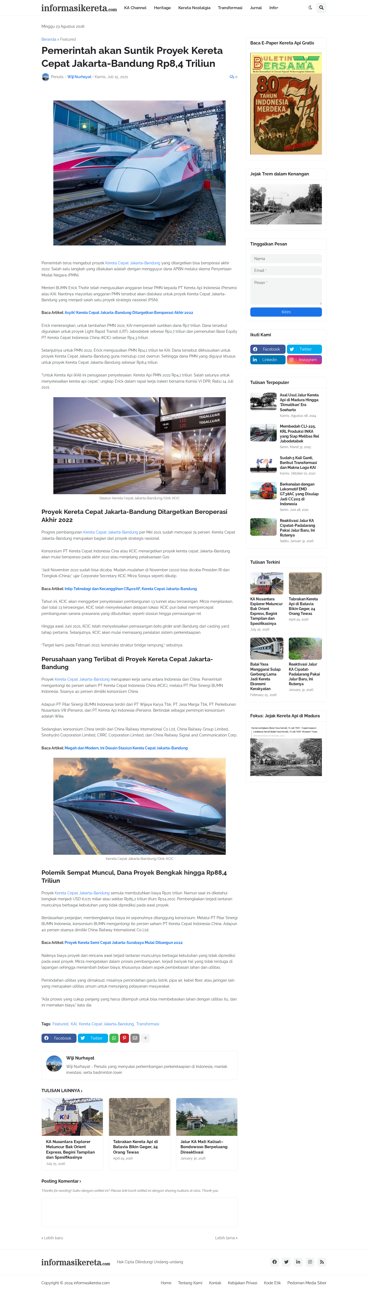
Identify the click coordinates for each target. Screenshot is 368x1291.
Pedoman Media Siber (307, 1283)
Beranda (48, 39)
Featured (68, 39)
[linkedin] (298, 1262)
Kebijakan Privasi (242, 1283)
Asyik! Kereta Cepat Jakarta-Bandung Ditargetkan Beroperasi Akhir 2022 (129, 312)
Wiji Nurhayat (80, 1058)
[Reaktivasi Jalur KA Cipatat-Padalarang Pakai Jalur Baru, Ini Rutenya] (263, 527)
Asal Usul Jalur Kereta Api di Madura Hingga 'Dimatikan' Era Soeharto (299, 402)
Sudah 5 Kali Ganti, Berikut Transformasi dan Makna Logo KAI (298, 463)
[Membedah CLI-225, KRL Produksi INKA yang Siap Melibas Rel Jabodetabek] (263, 432)
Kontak (215, 1283)
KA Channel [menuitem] (135, 7)
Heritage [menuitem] (162, 7)
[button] (310, 8)
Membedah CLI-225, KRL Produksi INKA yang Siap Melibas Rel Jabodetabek (299, 433)
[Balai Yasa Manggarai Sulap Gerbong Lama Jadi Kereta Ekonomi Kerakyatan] (266, 649)
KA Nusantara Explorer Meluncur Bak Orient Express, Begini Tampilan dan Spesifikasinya (70, 1149)
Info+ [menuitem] (273, 7)
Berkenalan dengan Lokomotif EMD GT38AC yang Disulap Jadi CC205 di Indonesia (299, 494)
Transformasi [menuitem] (230, 7)
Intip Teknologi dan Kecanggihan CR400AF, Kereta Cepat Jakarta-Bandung (131, 589)
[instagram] (310, 1262)
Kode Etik (272, 1283)
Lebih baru (53, 1238)
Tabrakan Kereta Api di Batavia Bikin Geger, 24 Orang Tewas (135, 1147)
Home (166, 1283)
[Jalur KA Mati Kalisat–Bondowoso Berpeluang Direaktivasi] (206, 1117)
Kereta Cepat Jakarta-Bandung (132, 263)
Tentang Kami (190, 1283)
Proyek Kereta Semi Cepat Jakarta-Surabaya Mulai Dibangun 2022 (124, 942)
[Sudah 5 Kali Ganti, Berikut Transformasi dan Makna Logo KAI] (263, 464)
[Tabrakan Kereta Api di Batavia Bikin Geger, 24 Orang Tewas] (139, 1117)
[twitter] (286, 1262)
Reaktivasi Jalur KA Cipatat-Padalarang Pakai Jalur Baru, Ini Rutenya (297, 528)
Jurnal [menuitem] (256, 7)
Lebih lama (225, 1238)
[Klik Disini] (286, 153)
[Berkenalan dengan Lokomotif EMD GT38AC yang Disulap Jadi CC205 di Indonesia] (263, 490)
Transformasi (147, 1024)
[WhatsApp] (114, 1038)
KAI (74, 1024)
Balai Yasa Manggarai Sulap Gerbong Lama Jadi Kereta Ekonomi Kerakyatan (265, 676)
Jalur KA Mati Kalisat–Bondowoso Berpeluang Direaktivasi (204, 1147)
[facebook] (274, 1262)
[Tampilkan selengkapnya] (145, 1038)
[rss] (322, 1262)
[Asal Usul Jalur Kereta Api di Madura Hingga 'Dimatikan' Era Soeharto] (263, 401)
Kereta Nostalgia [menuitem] (194, 7)
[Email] (135, 1038)
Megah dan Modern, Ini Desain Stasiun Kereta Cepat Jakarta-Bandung (126, 748)
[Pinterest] (124, 1038)
